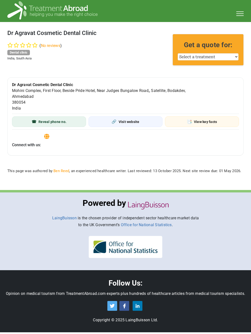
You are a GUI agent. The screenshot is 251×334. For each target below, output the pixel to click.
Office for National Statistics (146, 225)
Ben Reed (61, 171)
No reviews (50, 45)
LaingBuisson (64, 218)
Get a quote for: (208, 45)
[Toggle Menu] (240, 13)
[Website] (46, 137)
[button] (49, 121)
